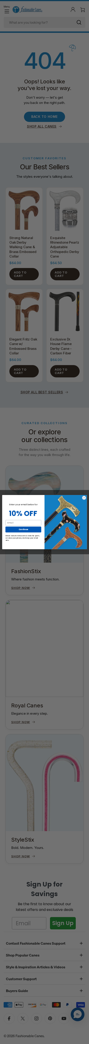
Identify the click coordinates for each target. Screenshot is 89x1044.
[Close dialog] (84, 498)
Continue (23, 529)
